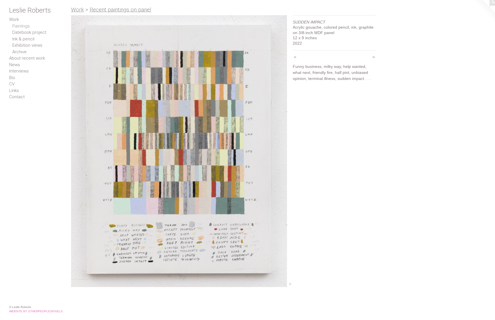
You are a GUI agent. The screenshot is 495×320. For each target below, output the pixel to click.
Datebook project (29, 32)
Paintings (21, 26)
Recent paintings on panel (120, 9)
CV (12, 84)
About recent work (27, 58)
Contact (17, 96)
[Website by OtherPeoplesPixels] (483, 11)
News (14, 64)
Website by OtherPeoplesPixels (36, 311)
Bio (12, 77)
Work (14, 19)
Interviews (19, 71)
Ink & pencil (23, 39)
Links (14, 90)
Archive (19, 51)
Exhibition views (27, 45)
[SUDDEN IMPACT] (179, 151)
